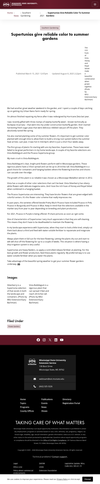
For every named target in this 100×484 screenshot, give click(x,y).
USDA (41, 467)
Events (44, 403)
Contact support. (60, 456)
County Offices (27, 411)
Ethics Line (17, 467)
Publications (47, 399)
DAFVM (42, 463)
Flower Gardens (14, 326)
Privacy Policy (62, 479)
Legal (15, 463)
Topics (23, 403)
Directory (67, 399)
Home (10, 12)
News (16, 15)
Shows (44, 411)
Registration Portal (71, 403)
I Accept (87, 479)
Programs (24, 407)
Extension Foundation (48, 470)
